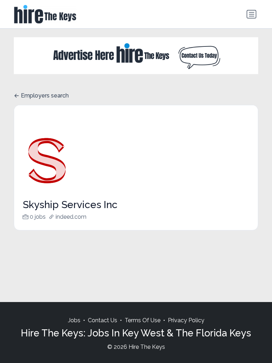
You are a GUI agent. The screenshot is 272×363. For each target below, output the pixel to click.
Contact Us (102, 320)
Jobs (74, 320)
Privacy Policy (186, 320)
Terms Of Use (142, 320)
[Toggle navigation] (251, 14)
